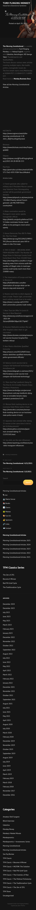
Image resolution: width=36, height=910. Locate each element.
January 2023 (8, 633)
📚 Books (6, 503)
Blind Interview (8, 821)
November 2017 (9, 791)
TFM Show (7, 891)
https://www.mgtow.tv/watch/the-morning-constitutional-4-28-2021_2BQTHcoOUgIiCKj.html (15, 136)
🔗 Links (6, 524)
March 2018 (7, 782)
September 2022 (9, 650)
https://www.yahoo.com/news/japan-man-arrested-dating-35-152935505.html (16, 431)
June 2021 (6, 712)
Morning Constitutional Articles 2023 (16, 549)
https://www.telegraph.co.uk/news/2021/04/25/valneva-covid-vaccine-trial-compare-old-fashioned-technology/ (18, 374)
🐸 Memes (7, 511)
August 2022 (7, 654)
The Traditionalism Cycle (12, 587)
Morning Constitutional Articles (14, 491)
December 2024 (9, 604)
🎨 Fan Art (7, 516)
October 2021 (8, 695)
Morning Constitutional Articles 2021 (16, 557)
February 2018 (8, 787)
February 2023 (8, 629)
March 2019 (7, 774)
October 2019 (8, 749)
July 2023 (6, 612)
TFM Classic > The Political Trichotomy (17, 879)
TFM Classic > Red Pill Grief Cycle (15, 871)
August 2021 (7, 704)
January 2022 (8, 683)
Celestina (10, 54)
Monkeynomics (8, 837)
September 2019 (9, 753)
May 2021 (6, 716)
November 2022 (9, 641)
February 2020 (8, 737)
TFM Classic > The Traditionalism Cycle (17, 883)
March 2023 (7, 625)
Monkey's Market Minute (12, 833)
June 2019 (6, 766)
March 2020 (7, 733)
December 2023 (9, 608)
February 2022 (8, 679)
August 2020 (7, 724)
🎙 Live (5, 495)
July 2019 (6, 762)
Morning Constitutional (11, 454)
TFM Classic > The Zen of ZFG (14, 887)
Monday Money (8, 829)
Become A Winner (9, 579)
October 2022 (8, 645)
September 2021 (9, 699)
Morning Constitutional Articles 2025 (16, 540)
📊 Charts (6, 507)
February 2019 (8, 778)
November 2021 (9, 691)
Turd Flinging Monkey (16, 3)
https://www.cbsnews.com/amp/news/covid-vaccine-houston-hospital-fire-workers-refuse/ (18, 338)
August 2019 (7, 757)
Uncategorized (8, 895)
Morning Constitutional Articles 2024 (16, 544)
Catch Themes (21, 905)
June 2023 (6, 616)
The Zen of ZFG (8, 575)
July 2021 (6, 708)
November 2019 (9, 745)
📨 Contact (7, 528)
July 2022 (6, 658)
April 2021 (7, 720)
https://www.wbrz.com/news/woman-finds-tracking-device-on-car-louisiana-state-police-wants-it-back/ (17, 412)
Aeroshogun (18, 54)
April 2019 (7, 770)
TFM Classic (7, 858)
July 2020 (6, 728)
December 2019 (9, 741)
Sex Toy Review (8, 854)
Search (5, 478)
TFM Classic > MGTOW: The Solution (16, 866)
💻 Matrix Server (9, 499)
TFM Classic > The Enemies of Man (16, 875)
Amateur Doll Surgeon (11, 817)
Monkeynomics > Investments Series (16, 842)
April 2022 (7, 670)
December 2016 (9, 795)
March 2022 (7, 674)
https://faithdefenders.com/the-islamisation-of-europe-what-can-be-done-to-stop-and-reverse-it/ (16, 285)
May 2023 (6, 621)
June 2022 (6, 662)
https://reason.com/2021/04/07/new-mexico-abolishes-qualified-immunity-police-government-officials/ (17, 354)
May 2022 (6, 666)
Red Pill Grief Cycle (10, 583)
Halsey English (17, 51)
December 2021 (9, 687)
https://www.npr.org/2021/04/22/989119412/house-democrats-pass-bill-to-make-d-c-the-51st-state (17, 241)
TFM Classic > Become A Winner (14, 862)
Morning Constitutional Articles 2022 (16, 553)
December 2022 (9, 637)
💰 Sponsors (7, 520)
